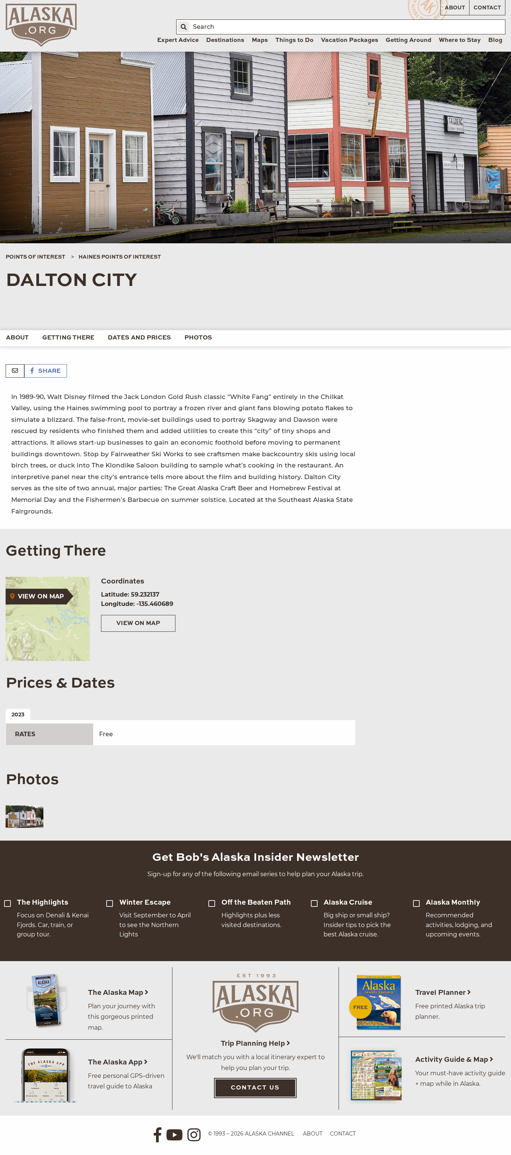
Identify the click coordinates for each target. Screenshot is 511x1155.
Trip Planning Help (254, 1043)
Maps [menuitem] (260, 40)
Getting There (68, 338)
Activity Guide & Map (452, 1059)
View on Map (138, 624)
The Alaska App (116, 1062)
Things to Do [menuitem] (294, 40)
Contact (487, 7)
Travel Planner (441, 992)
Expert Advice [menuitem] (178, 40)
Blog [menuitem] (495, 40)
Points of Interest (35, 257)
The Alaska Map (116, 992)
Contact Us (255, 1088)
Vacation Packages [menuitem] (349, 40)
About (455, 7)
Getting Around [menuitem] (408, 40)
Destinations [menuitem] (225, 40)
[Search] (183, 27)
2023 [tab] (18, 714)
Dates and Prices (139, 338)
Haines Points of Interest (120, 257)
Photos (198, 338)
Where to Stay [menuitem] (460, 40)
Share (49, 371)
